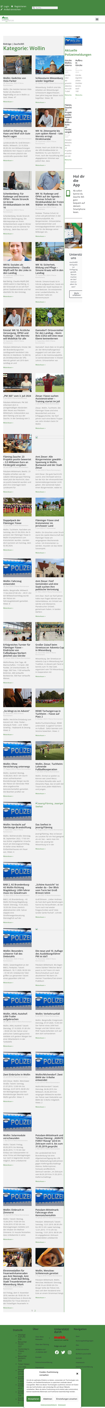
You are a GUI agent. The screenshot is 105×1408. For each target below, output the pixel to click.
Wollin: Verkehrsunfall (47, 1013)
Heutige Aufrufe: (22, 1336)
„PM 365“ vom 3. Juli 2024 (17, 395)
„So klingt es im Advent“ (16, 710)
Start (78, 1336)
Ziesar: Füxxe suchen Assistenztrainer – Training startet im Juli (47, 398)
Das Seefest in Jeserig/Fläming (43, 826)
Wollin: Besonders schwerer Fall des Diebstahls (13, 953)
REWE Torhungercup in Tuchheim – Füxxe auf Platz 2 (48, 713)
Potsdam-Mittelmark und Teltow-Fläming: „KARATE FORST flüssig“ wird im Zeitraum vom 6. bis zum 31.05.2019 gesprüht (49, 1141)
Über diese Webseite (39, 1338)
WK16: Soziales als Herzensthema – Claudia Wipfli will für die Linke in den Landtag (17, 268)
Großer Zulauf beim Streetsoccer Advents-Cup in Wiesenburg (49, 647)
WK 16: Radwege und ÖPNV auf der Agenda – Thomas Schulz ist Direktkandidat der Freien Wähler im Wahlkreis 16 (49, 199)
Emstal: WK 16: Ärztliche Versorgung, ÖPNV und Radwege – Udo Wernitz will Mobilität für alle (16, 334)
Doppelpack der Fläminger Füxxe (12, 522)
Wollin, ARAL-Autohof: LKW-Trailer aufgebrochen (15, 1016)
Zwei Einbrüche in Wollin (16, 1074)
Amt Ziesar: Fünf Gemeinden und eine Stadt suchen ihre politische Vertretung (47, 585)
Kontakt (38, 1357)
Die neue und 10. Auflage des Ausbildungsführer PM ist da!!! (49, 953)
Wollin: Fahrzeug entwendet (12, 582)
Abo (77, 1345)
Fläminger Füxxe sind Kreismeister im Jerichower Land (47, 523)
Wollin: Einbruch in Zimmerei (13, 1211)
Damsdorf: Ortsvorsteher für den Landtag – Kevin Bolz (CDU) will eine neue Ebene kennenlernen (49, 334)
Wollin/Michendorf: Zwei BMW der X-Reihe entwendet (48, 1077)
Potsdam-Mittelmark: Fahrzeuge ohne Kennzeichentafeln (47, 1212)
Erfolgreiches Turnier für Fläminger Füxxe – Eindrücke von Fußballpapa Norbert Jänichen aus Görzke (16, 650)
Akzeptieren (33, 1399)
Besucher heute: (22, 1343)
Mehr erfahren (77, 294)
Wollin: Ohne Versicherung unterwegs (16, 765)
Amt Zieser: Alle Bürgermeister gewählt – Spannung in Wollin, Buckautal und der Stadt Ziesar (49, 462)
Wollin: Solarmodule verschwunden (14, 1137)
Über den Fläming (42, 1344)
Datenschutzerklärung (49, 1405)
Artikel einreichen (82, 1349)
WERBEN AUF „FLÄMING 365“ (41, 1350)
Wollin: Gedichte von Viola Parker (14, 79)
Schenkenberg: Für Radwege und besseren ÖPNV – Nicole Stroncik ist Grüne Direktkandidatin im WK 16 (16, 200)
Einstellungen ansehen (66, 1399)
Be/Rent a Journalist (83, 1354)
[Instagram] (69, 1352)
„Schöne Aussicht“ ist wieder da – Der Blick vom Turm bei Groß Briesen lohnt (47, 888)
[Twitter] (63, 1352)
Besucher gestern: (22, 1357)
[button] (77, 1373)
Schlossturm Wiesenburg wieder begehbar (49, 79)
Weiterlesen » (8, 102)
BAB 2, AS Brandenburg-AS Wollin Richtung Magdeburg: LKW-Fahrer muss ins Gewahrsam (16, 888)
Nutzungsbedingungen (84, 1341)
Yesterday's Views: (23, 1350)
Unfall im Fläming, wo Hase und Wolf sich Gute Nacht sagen (16, 133)
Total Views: (24, 1364)
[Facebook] (57, 1352)
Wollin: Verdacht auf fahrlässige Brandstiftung (17, 826)
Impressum (62, 1405)
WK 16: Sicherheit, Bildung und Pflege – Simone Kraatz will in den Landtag (49, 268)
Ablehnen (47, 1399)
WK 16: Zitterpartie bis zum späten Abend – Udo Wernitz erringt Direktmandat (49, 135)
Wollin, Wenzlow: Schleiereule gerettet (46, 1272)
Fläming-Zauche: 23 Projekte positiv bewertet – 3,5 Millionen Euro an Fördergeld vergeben (17, 460)
